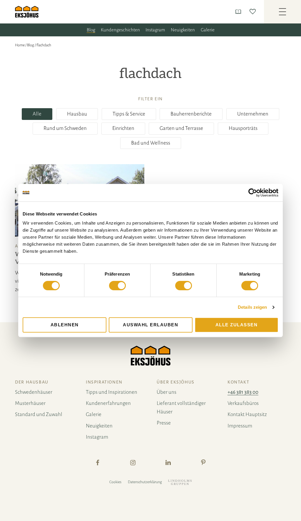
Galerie (208, 29)
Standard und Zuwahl (38, 414)
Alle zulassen (236, 324)
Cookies (115, 482)
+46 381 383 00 (243, 392)
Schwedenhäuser (33, 392)
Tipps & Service (129, 114)
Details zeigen (252, 307)
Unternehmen (252, 114)
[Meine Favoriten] (254, 12)
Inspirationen (104, 382)
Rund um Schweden (65, 128)
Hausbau (77, 114)
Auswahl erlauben (150, 324)
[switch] (117, 285)
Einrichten (123, 128)
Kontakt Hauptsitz (247, 414)
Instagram (155, 29)
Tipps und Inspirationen (111, 392)
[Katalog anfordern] (239, 12)
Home (20, 45)
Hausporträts (243, 128)
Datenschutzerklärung (145, 482)
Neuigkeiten (183, 29)
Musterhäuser (30, 403)
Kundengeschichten (120, 29)
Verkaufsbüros (243, 403)
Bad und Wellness (150, 143)
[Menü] (282, 11)
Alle (37, 114)
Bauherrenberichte (191, 114)
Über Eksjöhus (176, 382)
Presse (164, 423)
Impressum (240, 426)
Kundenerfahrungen (108, 403)
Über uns (166, 392)
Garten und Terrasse (181, 128)
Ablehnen (65, 324)
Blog (91, 29)
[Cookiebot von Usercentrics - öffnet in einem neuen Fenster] (252, 192)
